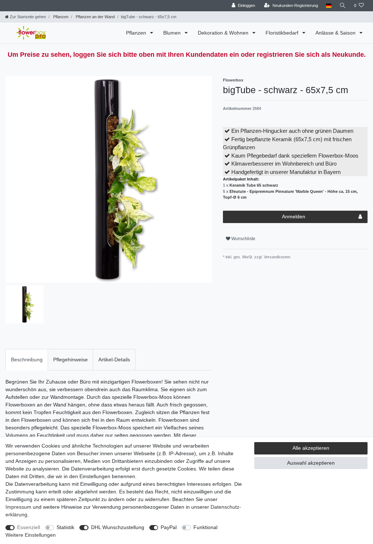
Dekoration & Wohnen (224, 33)
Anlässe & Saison (336, 33)
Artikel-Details (114, 359)
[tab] (26, 359)
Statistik (65, 527)
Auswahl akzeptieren (311, 463)
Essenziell (28, 527)
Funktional (205, 527)
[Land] (328, 5)
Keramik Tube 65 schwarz (253, 185)
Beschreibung (27, 359)
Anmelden (293, 216)
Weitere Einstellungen (30, 535)
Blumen (172, 33)
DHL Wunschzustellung (117, 527)
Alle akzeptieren (310, 448)
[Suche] (342, 5)
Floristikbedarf (283, 33)
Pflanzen (60, 17)
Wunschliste (242, 238)
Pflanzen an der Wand (95, 17)
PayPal (169, 527)
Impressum (18, 507)
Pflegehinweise (70, 359)
